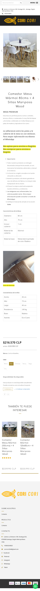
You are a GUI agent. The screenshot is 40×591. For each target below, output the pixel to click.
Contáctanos (8, 389)
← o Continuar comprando (22, 389)
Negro (30, 363)
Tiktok (5, 567)
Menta (6, 363)
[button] (34, 2)
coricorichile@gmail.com (11, 549)
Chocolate (17, 363)
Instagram (7, 560)
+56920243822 (7, 13)
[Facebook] (4, 394)
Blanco (24, 363)
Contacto (4, 514)
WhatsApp (7, 564)
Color (4, 359)
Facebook (6, 553)
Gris (5, 368)
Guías (9, 204)
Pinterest (6, 556)
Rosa (11, 363)
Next (38, 50)
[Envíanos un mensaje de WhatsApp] (35, 586)
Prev (1, 50)
